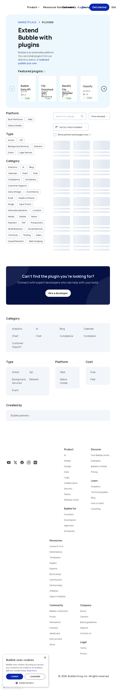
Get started (99, 7)
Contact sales (65, 7)
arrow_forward (103, 88)
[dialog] (25, 670)
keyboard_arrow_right (39, 22)
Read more (32, 670)
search (82, 116)
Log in (81, 7)
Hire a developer (58, 293)
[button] (25, 682)
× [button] (45, 658)
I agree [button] (14, 676)
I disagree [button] (35, 676)
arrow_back (12, 88)
